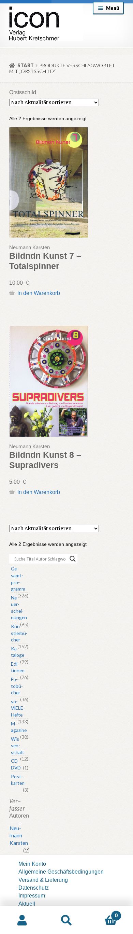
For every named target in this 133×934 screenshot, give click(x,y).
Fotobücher (17, 685)
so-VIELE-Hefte (18, 708)
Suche (66, 920)
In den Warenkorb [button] (38, 293)
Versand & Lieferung (43, 880)
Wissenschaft (17, 745)
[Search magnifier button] (72, 559)
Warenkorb (103, 913)
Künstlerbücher (19, 632)
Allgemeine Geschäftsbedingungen (61, 871)
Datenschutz (33, 888)
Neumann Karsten (19, 835)
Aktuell (26, 904)
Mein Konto (32, 864)
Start (25, 65)
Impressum (31, 895)
